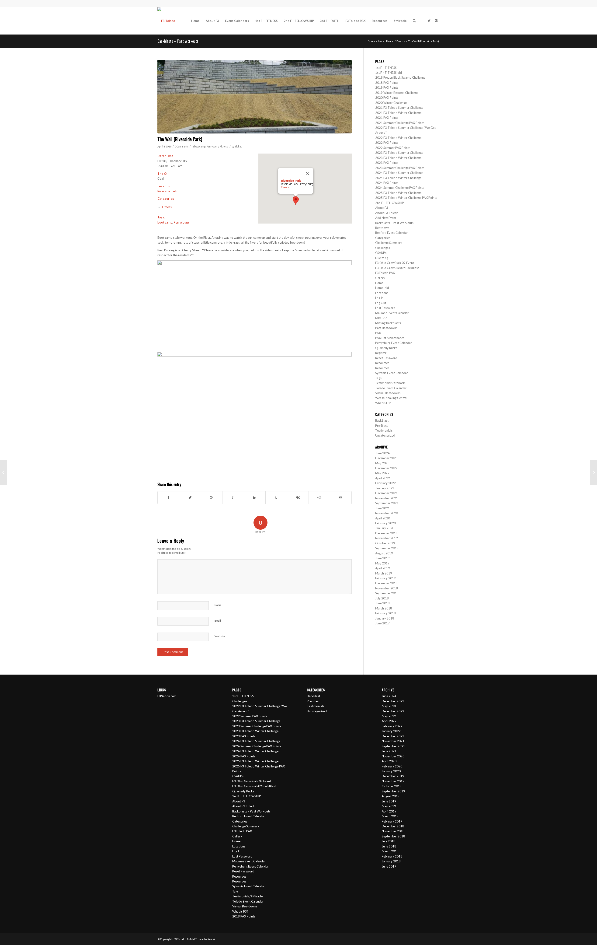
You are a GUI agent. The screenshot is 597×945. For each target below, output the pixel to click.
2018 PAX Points (386, 82)
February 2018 (385, 613)
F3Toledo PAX (385, 273)
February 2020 (385, 523)
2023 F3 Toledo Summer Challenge (399, 152)
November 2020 (386, 513)
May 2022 (382, 473)
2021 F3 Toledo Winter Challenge (398, 113)
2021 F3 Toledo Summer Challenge (399, 107)
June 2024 (382, 453)
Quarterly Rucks (386, 348)
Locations (381, 293)
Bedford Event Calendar (391, 232)
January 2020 (384, 528)
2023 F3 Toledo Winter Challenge (398, 158)
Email (218, 620)
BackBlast (382, 420)
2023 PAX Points (386, 162)
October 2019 (385, 543)
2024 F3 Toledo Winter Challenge (398, 178)
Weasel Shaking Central (391, 398)
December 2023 (386, 458)
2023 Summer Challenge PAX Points (399, 168)
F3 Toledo (179, 939)
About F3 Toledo (387, 213)
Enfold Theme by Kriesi (201, 939)
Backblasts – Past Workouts (177, 41)
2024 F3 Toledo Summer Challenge (399, 173)
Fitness (224, 146)
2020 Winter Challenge (391, 103)
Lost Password (385, 308)
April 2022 (382, 478)
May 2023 (382, 463)
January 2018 (384, 618)
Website (220, 636)
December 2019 (386, 533)
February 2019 (385, 578)
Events (400, 41)
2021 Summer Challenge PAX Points (399, 123)
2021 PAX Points (386, 117)
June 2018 (382, 603)
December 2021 (386, 493)
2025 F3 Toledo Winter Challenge (398, 193)
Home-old (382, 288)
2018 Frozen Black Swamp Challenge (400, 77)
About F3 (381, 208)
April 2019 (382, 568)
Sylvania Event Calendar (391, 373)
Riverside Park (167, 191)
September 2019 (387, 548)
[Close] (307, 173)
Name (218, 604)
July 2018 (382, 598)
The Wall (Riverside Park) (179, 139)
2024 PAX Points (386, 183)
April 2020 (382, 518)
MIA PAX (381, 318)
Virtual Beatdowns (387, 393)
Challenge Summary (388, 243)
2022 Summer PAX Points (392, 148)
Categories (382, 238)
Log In (379, 298)
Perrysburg (212, 146)
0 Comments (181, 146)
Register (380, 353)
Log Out (380, 303)
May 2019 (382, 563)
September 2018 (387, 593)
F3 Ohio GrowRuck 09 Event (394, 263)
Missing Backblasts (388, 323)
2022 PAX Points (386, 142)
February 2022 (385, 483)
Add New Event (385, 218)
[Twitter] (429, 20)
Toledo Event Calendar (390, 388)
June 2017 (382, 623)
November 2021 (386, 498)
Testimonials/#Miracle (390, 383)
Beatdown (382, 228)
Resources (382, 363)
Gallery (380, 278)
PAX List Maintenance (389, 338)
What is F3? (383, 403)
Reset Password (386, 358)
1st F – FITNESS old (388, 72)
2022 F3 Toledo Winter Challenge (398, 138)
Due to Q (381, 258)
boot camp (199, 146)
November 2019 (386, 538)
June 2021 (382, 508)
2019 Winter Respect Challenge (396, 92)
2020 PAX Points (386, 97)
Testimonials (383, 430)
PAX (378, 333)
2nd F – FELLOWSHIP (389, 203)
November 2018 (386, 588)
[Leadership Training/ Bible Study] (593, 472)
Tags (378, 378)
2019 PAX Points (386, 87)
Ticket (238, 146)
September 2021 (387, 503)
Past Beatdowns (386, 328)
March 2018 (383, 608)
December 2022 (386, 468)
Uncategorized (385, 435)
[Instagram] (436, 20)
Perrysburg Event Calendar (393, 343)
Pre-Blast (381, 425)
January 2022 (384, 488)
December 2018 (386, 583)
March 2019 (383, 573)
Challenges (382, 248)
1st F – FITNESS (386, 68)
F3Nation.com (167, 696)
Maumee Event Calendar (392, 313)
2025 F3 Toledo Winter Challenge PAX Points (406, 198)
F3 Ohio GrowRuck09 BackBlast (397, 268)
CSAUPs (380, 253)
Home (389, 41)
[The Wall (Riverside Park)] (254, 97)
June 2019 (382, 558)
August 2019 (384, 553)
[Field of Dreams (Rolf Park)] (3, 472)
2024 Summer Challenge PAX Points (400, 187)
